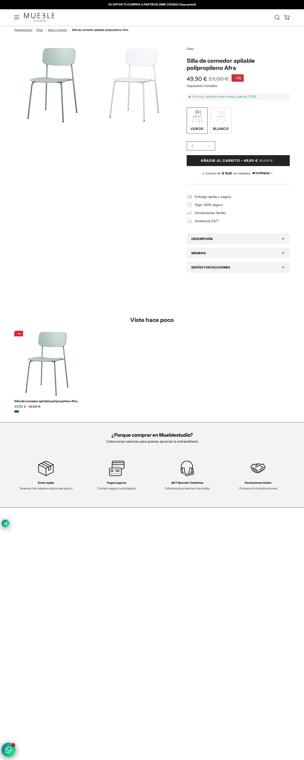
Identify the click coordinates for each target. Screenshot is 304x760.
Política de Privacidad (172, 595)
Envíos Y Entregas (113, 617)
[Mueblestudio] (39, 17)
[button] (277, 17)
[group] (152, 4)
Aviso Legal (165, 624)
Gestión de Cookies (171, 617)
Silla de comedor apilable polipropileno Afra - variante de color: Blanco (22, 411)
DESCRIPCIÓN (202, 239)
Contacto (107, 610)
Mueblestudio (23, 30)
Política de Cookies (171, 610)
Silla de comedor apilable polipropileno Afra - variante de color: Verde (16, 411)
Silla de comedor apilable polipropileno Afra (45, 401)
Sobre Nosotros (112, 603)
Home (104, 595)
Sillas (39, 30)
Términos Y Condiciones (175, 603)
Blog (103, 638)
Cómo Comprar (111, 624)
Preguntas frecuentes (116, 631)
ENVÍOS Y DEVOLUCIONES (210, 267)
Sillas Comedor (57, 30)
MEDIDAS (198, 253)
